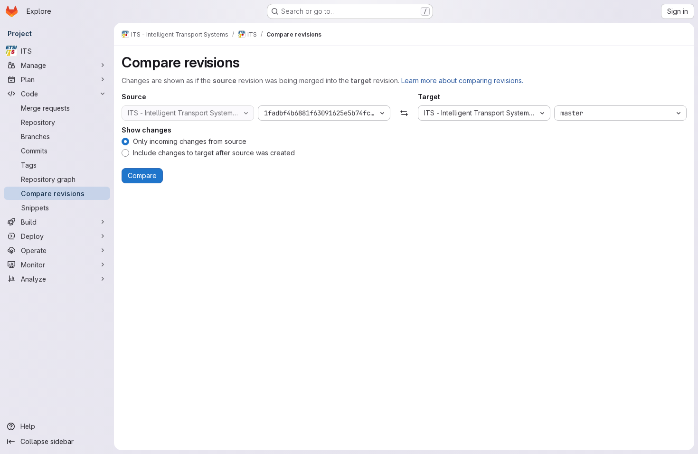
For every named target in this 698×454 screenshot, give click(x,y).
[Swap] (404, 113)
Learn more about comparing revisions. (462, 80)
